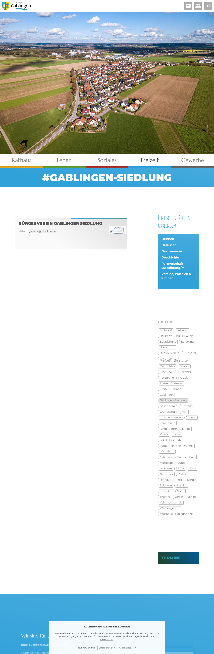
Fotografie (167, 377)
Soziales (107, 160)
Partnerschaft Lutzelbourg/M (172, 266)
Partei (182, 474)
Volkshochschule (171, 502)
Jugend (191, 417)
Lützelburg (167, 451)
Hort (185, 411)
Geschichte (170, 257)
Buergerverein (169, 353)
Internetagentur (171, 417)
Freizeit (150, 160)
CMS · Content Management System (174, 359)
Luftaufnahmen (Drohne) (177, 445)
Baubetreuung (170, 336)
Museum (166, 468)
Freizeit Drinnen (170, 389)
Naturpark (167, 474)
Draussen (169, 245)
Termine (171, 557)
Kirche (186, 428)
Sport (181, 491)
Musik (180, 468)
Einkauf (184, 366)
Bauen (188, 336)
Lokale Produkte (171, 440)
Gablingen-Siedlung (173, 400)
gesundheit (185, 513)
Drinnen (168, 239)
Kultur (164, 434)
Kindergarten (169, 428)
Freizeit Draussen (171, 383)
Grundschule (168, 411)
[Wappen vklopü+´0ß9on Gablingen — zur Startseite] (5, 9)
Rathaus (21, 160)
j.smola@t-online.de (42, 231)
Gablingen (167, 394)
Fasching (166, 372)
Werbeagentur (170, 508)
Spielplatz (166, 491)
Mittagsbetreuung (172, 462)
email (188, 6)
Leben (64, 160)
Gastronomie (172, 251)
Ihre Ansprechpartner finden (44, 645)
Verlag (191, 496)
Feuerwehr (183, 372)
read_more (208, 6)
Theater (165, 496)
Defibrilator (167, 366)
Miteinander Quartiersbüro (178, 457)
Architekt (166, 330)
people (198, 6)
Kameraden (168, 423)
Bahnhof (182, 330)
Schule (191, 479)
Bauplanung (168, 341)
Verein (179, 496)
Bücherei (190, 353)
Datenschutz (106, 639)
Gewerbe (192, 160)
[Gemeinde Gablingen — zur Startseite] (21, 10)
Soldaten (166, 485)
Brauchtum (167, 347)
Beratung (187, 341)
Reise (179, 479)
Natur (192, 468)
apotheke (166, 513)
